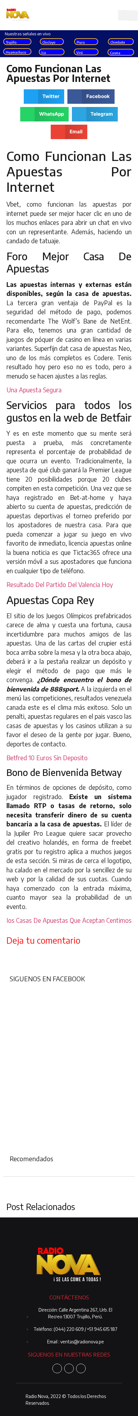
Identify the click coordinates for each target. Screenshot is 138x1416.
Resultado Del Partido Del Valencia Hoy (59, 584)
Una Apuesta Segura (34, 390)
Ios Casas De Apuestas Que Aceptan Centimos (69, 920)
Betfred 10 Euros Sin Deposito (47, 757)
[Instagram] (69, 1368)
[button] (122, 15)
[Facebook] (57, 1368)
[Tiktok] (81, 1368)
